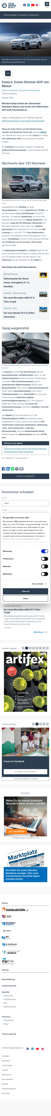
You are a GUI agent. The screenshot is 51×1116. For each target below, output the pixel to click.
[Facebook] (24, 5)
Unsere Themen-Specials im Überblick (25, 779)
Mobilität (5, 992)
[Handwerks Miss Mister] (25, 923)
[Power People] (25, 916)
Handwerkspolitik (9, 986)
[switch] (44, 559)
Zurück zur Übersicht (25, 476)
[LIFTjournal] (25, 937)
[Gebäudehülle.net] (25, 909)
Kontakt (5, 1070)
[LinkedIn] (28, 5)
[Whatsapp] (13, 469)
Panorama (6, 1017)
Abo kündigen (7, 1065)
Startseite (5, 1056)
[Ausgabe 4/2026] (25, 682)
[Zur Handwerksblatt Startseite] (9, 5)
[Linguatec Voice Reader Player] (8, 73)
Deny (25, 598)
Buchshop (6, 1093)
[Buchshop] (25, 945)
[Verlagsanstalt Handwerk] (25, 952)
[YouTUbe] (32, 5)
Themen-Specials (9, 1034)
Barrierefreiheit (7, 1079)
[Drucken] (17, 469)
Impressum (6, 1061)
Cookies (5, 1084)
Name (4, 498)
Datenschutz (7, 1075)
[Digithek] (25, 961)
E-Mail (4, 510)
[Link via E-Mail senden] (21, 469)
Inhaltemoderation (9, 1089)
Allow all (25, 591)
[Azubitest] (25, 930)
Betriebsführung (8, 979)
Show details (37, 584)
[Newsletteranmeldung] (25, 816)
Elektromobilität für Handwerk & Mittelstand (21, 15)
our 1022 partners (18, 521)
